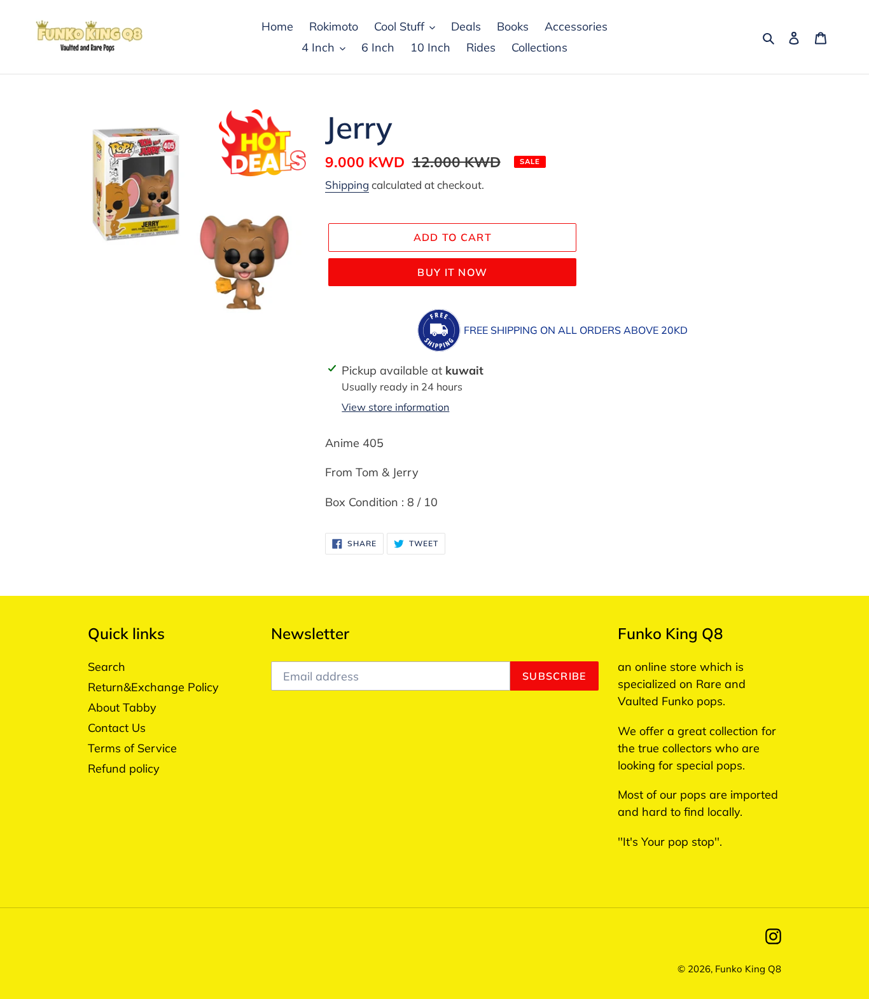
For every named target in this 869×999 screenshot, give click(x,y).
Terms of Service (132, 748)
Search (106, 666)
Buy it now (452, 272)
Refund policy (124, 768)
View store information (395, 407)
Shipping (347, 184)
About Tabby (122, 707)
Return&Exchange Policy (153, 687)
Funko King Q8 (748, 969)
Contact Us (117, 727)
